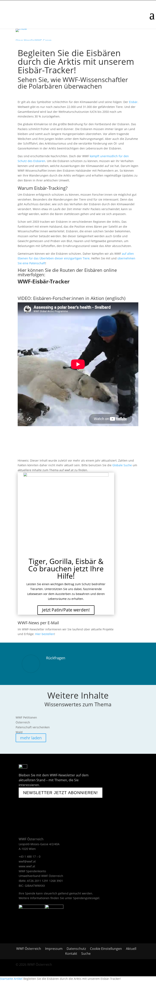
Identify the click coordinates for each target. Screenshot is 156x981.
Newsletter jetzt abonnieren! (60, 792)
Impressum (54, 948)
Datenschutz (76, 948)
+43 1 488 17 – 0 (29, 856)
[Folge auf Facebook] (21, 815)
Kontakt (71, 953)
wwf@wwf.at (27, 861)
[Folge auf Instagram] (45, 815)
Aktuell (131, 948)
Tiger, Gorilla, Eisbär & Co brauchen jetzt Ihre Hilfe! (66, 568)
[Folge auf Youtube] (33, 815)
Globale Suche (122, 465)
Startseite (6, 979)
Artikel (18, 979)
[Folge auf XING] (55, 815)
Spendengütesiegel (86, 898)
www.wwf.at (27, 866)
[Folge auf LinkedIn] (65, 815)
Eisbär (133, 102)
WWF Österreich (29, 948)
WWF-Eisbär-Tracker (44, 281)
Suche (86, 953)
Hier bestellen (44, 634)
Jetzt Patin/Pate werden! (66, 610)
